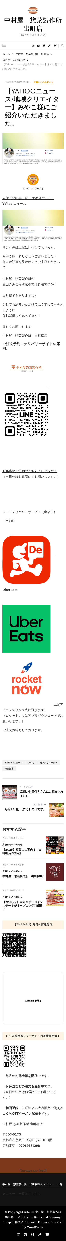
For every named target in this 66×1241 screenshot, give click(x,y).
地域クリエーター (49, 762)
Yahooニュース (14, 762)
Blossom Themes (36, 1222)
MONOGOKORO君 (33, 188)
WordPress (35, 1227)
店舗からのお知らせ (43, 82)
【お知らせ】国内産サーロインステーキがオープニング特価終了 (22, 905)
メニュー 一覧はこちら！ (21, 1194)
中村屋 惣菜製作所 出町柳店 (22, 876)
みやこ (31, 762)
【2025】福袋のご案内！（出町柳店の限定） (22, 851)
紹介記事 (9, 768)
